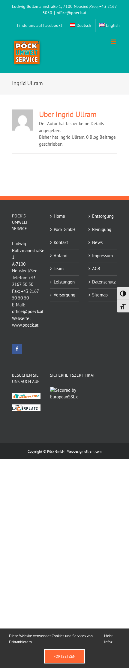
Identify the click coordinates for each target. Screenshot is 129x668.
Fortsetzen (64, 656)
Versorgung (64, 295)
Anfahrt (61, 255)
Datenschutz (103, 282)
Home (59, 216)
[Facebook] (17, 349)
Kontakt (61, 242)
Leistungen (64, 282)
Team (59, 268)
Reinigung (101, 229)
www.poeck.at (25, 325)
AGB (96, 268)
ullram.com (93, 451)
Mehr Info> (108, 638)
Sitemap (100, 295)
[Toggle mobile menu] (114, 42)
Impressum (102, 255)
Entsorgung (103, 216)
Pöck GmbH (64, 229)
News (97, 242)
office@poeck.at (71, 12)
